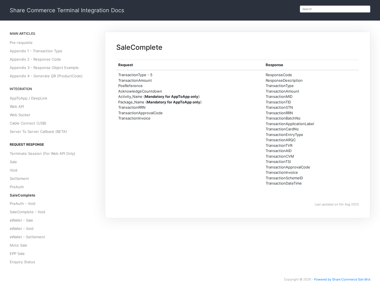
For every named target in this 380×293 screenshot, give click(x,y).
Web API (17, 106)
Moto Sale (18, 245)
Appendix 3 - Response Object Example (44, 67)
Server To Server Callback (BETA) (38, 131)
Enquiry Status (22, 262)
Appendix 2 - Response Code (35, 59)
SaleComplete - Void (27, 212)
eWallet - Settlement (27, 237)
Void (13, 170)
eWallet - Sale (21, 220)
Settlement (19, 178)
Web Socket (20, 115)
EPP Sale (17, 253)
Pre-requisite (21, 42)
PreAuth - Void (22, 203)
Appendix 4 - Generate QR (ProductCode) (46, 76)
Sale (13, 162)
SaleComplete (22, 195)
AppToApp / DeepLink (28, 98)
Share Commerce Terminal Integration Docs (67, 10)
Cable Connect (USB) (28, 123)
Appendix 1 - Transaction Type (36, 51)
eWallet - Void (21, 228)
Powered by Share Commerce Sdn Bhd (342, 279)
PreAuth (17, 187)
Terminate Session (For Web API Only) (42, 153)
